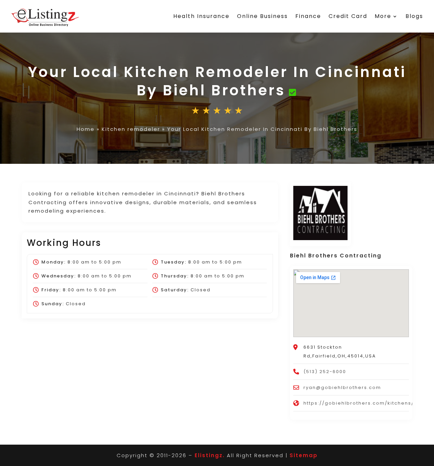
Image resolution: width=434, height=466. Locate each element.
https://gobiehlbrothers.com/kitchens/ (358, 403)
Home (86, 129)
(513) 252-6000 (324, 371)
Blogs (414, 16)
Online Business (262, 16)
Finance (308, 16)
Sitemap (304, 455)
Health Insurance (201, 16)
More (383, 16)
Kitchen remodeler (131, 129)
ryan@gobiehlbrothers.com (342, 387)
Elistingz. (210, 455)
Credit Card (348, 16)
